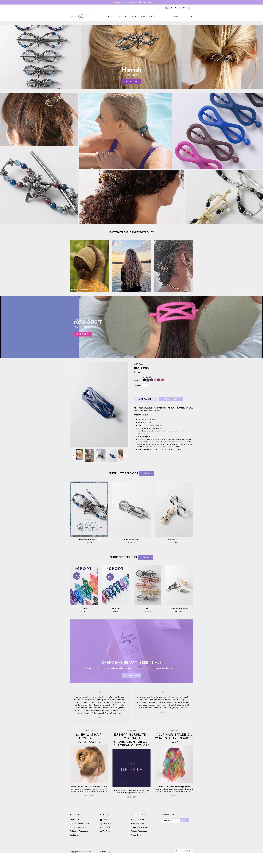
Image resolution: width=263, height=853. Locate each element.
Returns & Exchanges (79, 831)
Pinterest (106, 827)
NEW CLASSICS (224, 197)
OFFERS (122, 16)
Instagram (106, 823)
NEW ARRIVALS (39, 185)
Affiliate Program (137, 823)
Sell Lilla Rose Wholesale (141, 827)
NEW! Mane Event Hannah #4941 (89, 539)
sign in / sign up (177, 8)
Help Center (75, 819)
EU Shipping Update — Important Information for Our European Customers (131, 740)
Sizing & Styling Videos (79, 823)
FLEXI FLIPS (39, 119)
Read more (89, 796)
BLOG (133, 16)
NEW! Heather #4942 (131, 539)
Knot (147, 608)
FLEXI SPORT (171, 129)
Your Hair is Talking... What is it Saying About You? (174, 738)
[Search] (191, 16)
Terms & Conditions (139, 831)
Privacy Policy (136, 835)
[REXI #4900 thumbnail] (78, 454)
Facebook (106, 819)
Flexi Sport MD (84, 608)
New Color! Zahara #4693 (179, 608)
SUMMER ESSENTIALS (171, 134)
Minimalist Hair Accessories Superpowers (89, 738)
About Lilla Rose (137, 819)
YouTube (106, 831)
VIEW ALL (146, 473)
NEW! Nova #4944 (174, 539)
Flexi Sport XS (115, 608)
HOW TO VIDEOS (148, 16)
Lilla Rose (138, 364)
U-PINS (131, 197)
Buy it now (171, 399)
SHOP (110, 16)
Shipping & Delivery (78, 827)
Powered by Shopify (102, 851)
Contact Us (74, 835)
